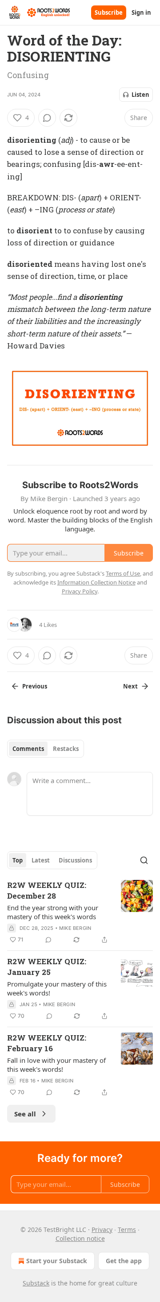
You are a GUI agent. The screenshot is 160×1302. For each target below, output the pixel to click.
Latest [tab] (41, 860)
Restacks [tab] (66, 749)
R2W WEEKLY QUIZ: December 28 (46, 890)
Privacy (102, 1229)
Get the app (124, 1260)
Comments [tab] (28, 749)
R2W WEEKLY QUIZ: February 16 (46, 1042)
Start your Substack (56, 1260)
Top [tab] (17, 860)
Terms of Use (123, 573)
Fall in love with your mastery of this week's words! (56, 1065)
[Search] (144, 860)
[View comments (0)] (47, 118)
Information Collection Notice (96, 582)
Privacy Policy (79, 591)
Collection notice (80, 1238)
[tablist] (45, 749)
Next (130, 686)
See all (25, 1113)
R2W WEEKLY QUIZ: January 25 (46, 966)
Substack (36, 1283)
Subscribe (109, 12)
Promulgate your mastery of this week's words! (57, 988)
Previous (34, 686)
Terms (127, 1229)
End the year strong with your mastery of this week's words (52, 912)
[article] (80, 912)
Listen (140, 95)
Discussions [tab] (75, 860)
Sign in (141, 12)
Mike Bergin (75, 928)
